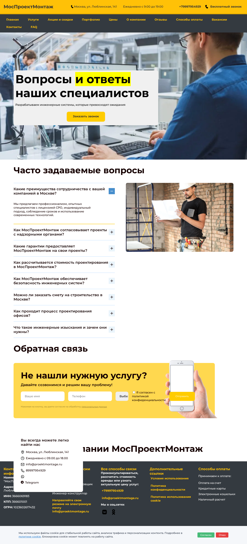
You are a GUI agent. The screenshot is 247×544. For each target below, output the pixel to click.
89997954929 (36, 470)
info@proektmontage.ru (44, 464)
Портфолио (91, 19)
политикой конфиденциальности (149, 398)
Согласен (206, 535)
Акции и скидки (60, 19)
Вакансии (219, 19)
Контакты (14, 27)
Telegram (32, 482)
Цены (113, 19)
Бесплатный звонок (226, 6)
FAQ (34, 27)
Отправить (182, 396)
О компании (136, 19)
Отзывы (161, 19)
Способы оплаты (189, 19)
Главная (12, 19)
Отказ (222, 535)
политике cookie (30, 536)
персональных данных (94, 406)
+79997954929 (190, 6)
